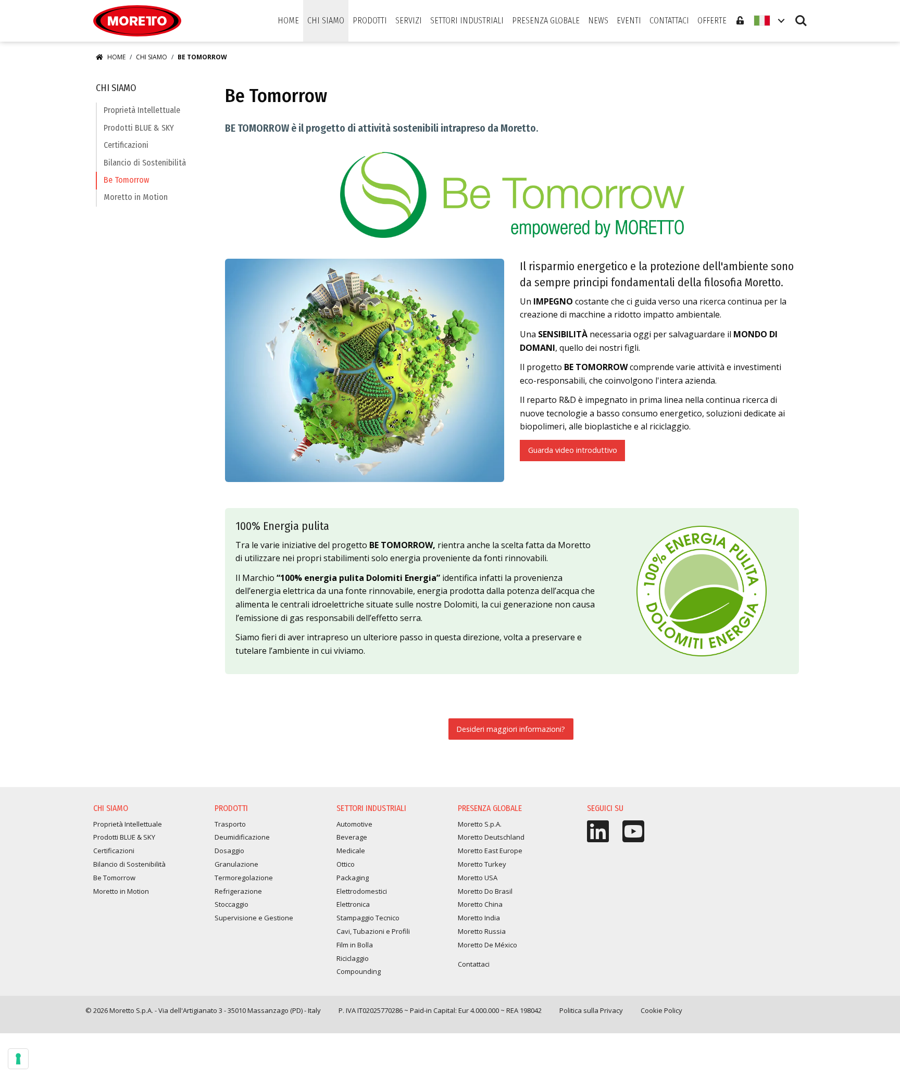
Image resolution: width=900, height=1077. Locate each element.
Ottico (345, 864)
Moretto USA (477, 877)
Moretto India (479, 917)
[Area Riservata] (740, 21)
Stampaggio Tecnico (367, 917)
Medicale (350, 850)
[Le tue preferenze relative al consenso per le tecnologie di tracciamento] (18, 1059)
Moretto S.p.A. (480, 824)
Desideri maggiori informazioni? (510, 729)
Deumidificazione (242, 837)
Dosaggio (229, 850)
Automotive (354, 824)
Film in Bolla (354, 944)
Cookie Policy (661, 1010)
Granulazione (236, 864)
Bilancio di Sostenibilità (145, 163)
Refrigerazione (238, 891)
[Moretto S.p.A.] (137, 21)
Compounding (358, 971)
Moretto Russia (482, 931)
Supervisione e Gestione (254, 917)
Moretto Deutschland (491, 837)
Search (801, 16)
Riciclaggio (352, 958)
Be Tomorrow (126, 180)
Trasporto (230, 824)
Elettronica (353, 904)
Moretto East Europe (490, 850)
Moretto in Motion (136, 197)
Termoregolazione (244, 877)
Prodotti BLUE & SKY (139, 128)
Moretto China (480, 904)
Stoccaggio (231, 904)
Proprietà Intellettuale (142, 110)
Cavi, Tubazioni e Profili (373, 931)
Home (116, 57)
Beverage (351, 837)
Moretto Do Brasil (485, 891)
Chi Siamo (151, 57)
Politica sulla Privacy (591, 1010)
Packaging (352, 877)
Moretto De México (487, 944)
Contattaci (474, 964)
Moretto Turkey (482, 864)
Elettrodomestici (361, 891)
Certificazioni (126, 145)
